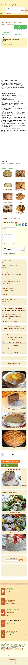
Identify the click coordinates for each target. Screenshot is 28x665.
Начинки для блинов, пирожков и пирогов (11, 293)
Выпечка (9, 22)
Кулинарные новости (11, 614)
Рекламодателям (10, 600)
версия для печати (22, 48)
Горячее (15, 345)
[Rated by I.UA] (18, 663)
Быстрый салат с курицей (14, 512)
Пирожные (5, 272)
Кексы (4, 270)
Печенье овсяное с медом (20, 201)
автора (14, 647)
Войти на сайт (9, 588)
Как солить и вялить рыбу (9, 321)
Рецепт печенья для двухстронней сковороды (14, 329)
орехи (3, 131)
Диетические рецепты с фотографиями (14, 389)
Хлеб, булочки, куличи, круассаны (11, 274)
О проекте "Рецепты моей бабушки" (15, 599)
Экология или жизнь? (11, 632)
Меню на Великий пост (8, 304)
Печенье (15, 22)
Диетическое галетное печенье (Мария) (20, 190)
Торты (4, 263)
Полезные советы (10, 612)
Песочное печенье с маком (7, 190)
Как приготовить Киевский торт (11, 316)
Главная (3, 22)
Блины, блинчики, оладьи (9, 265)
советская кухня (11, 24)
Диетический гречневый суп (10, 319)
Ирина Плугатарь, (5, 643)
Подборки (15, 352)
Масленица (5, 301)
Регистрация (24, 10)
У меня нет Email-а (10, 231)
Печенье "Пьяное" (7, 212)
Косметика (8, 615)
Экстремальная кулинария (12, 609)
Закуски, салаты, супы (15, 349)
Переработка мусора (11, 631)
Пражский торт (14, 409)
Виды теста (6, 283)
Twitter (18, 603)
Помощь (7, 591)
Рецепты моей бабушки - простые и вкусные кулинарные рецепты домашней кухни (14, 649)
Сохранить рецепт (20, 26)
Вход (17, 10)
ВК (8, 603)
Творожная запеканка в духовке (11, 314)
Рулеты (4, 279)
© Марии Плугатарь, (8, 655)
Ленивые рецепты (19, 486)
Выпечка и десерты (15, 342)
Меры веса (8, 611)
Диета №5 (10, 299)
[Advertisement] (14, 64)
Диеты (4, 299)
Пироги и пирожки (7, 260)
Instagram (12, 603)
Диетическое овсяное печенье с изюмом (8, 201)
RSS (21, 603)
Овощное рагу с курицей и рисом (14, 532)
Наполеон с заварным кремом (14, 427)
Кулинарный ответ (10, 623)
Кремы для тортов (7, 288)
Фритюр (4, 286)
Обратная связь (9, 602)
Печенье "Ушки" (8, 178)
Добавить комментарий (9, 253)
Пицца (4, 277)
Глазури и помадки (7, 290)
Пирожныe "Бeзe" (14, 551)
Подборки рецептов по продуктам (15, 338)
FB (6, 603)
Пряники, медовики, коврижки (11, 281)
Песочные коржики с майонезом (20, 213)
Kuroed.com (5, 652)
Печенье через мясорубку (20, 178)
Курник (14, 447)
